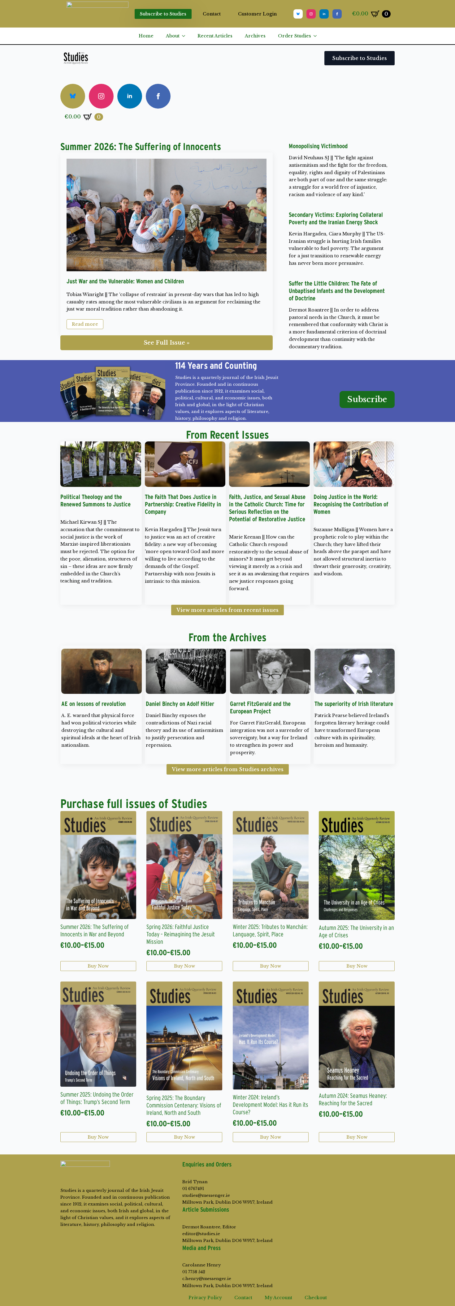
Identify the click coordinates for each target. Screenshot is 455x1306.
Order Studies (294, 36)
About (173, 36)
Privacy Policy (205, 1297)
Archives (255, 36)
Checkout (316, 1297)
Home (146, 36)
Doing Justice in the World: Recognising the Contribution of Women (351, 504)
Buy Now (98, 966)
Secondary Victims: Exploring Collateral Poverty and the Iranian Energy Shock (336, 218)
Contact (212, 14)
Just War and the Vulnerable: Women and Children (125, 281)
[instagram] (311, 14)
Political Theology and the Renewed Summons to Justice (95, 500)
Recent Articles (214, 36)
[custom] (298, 14)
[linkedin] (324, 14)
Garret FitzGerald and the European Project (260, 707)
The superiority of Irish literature (353, 703)
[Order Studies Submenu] (317, 36)
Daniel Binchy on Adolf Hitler (180, 703)
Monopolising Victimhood (318, 146)
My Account (278, 1297)
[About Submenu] (185, 36)
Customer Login (257, 14)
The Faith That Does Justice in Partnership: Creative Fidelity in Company (183, 504)
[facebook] (337, 14)
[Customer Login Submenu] (282, 14)
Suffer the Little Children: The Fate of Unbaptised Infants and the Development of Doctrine (337, 291)
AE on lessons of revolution (93, 703)
